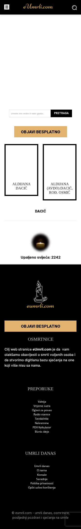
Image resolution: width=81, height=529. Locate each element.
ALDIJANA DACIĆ (21, 186)
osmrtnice (61, 513)
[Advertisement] (40, 60)
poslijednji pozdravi (26, 518)
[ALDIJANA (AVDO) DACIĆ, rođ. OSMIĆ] (59, 162)
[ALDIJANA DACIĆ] (21, 162)
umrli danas (43, 513)
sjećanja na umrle (56, 518)
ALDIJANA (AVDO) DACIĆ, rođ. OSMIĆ (60, 188)
